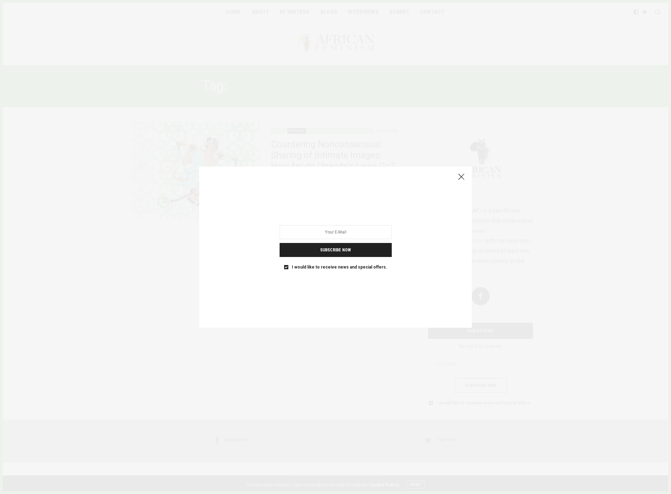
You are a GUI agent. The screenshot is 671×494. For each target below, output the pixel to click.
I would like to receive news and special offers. (339, 267)
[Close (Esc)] (461, 177)
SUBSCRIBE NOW (335, 249)
